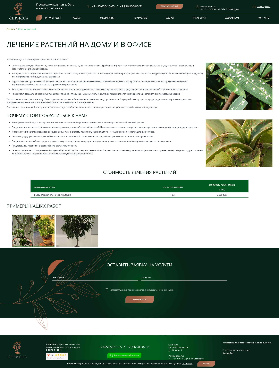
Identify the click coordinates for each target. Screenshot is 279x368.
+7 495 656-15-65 (103, 6)
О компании (107, 17)
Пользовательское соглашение (236, 350)
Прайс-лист (199, 17)
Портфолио (140, 17)
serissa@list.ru (263, 6)
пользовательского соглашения (161, 290)
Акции (170, 17)
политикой (187, 363)
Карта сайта (228, 353)
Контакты (264, 17)
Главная (76, 17)
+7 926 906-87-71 (131, 6)
